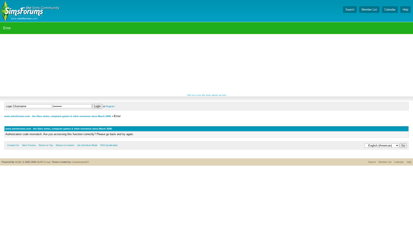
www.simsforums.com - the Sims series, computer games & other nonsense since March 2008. (57, 116)
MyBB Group (43, 162)
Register (110, 106)
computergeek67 (80, 162)
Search (372, 162)
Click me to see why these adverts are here (206, 95)
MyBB (18, 162)
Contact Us (13, 145)
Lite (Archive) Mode (87, 145)
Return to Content (65, 145)
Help (409, 162)
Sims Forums (29, 145)
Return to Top (46, 145)
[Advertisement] (206, 64)
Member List (385, 162)
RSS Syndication (109, 145)
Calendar (399, 162)
